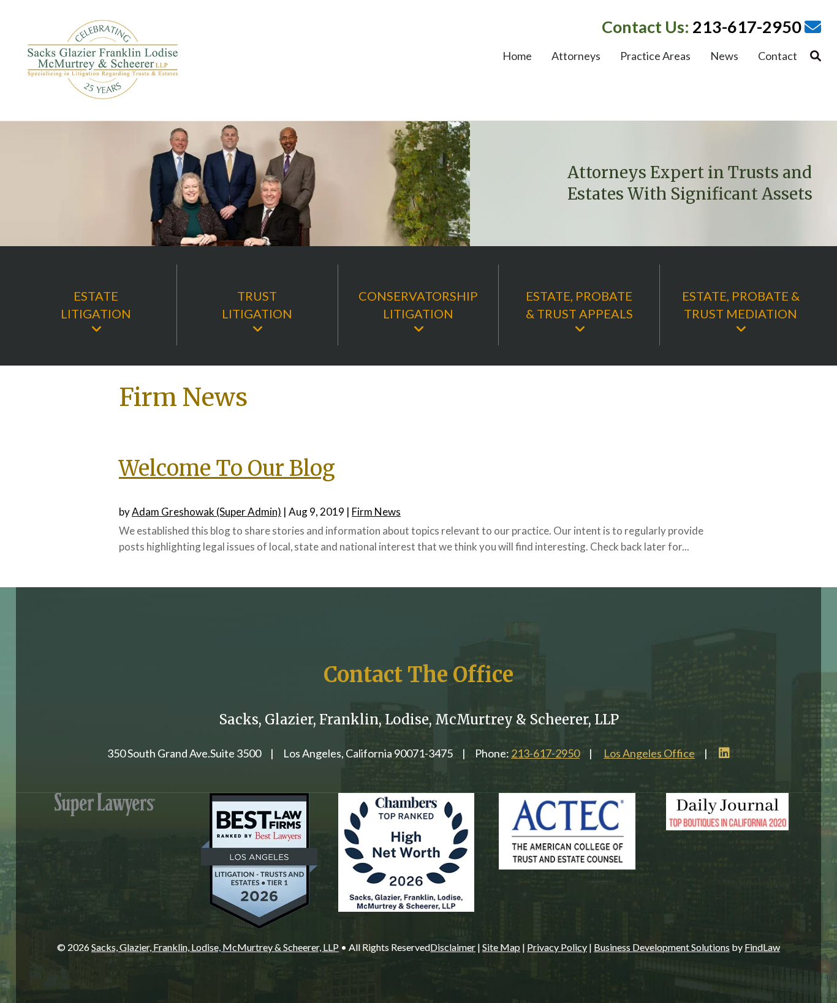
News (724, 56)
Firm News (376, 511)
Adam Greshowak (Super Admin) (206, 511)
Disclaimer (452, 947)
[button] (824, 914)
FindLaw (762, 947)
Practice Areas (655, 56)
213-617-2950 (746, 26)
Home (517, 56)
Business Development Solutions (662, 947)
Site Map (501, 947)
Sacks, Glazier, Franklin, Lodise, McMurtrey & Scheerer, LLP (215, 947)
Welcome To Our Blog (227, 468)
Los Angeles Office (649, 753)
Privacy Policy (557, 947)
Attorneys (575, 56)
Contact (777, 56)
